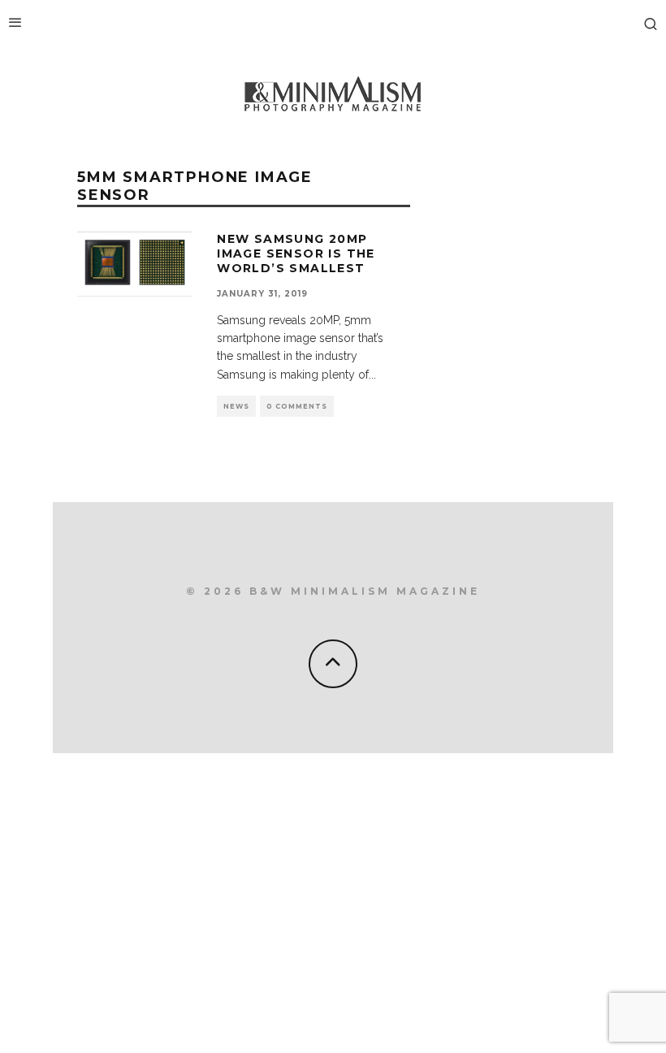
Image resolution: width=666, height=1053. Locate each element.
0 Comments (296, 406)
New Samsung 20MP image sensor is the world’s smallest (296, 253)
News (236, 406)
